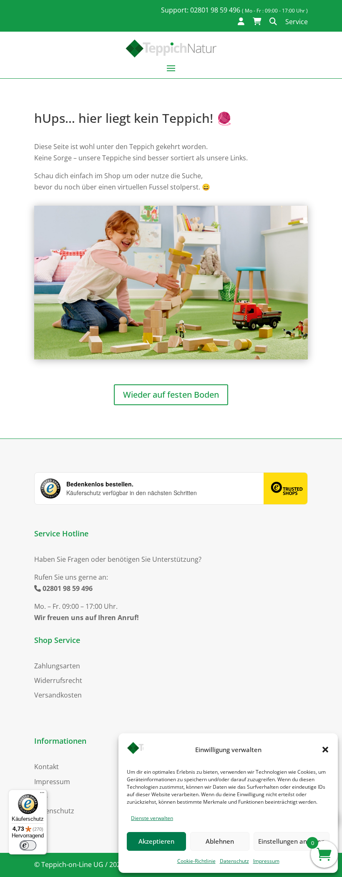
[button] (325, 749)
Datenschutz (234, 861)
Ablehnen (220, 841)
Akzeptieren (156, 841)
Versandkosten (58, 695)
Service (296, 21)
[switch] (28, 845)
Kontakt (46, 766)
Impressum (266, 861)
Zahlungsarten (57, 665)
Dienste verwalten (152, 818)
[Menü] (42, 795)
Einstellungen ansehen (291, 841)
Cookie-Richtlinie (196, 861)
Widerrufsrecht (58, 680)
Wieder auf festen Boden (171, 394)
